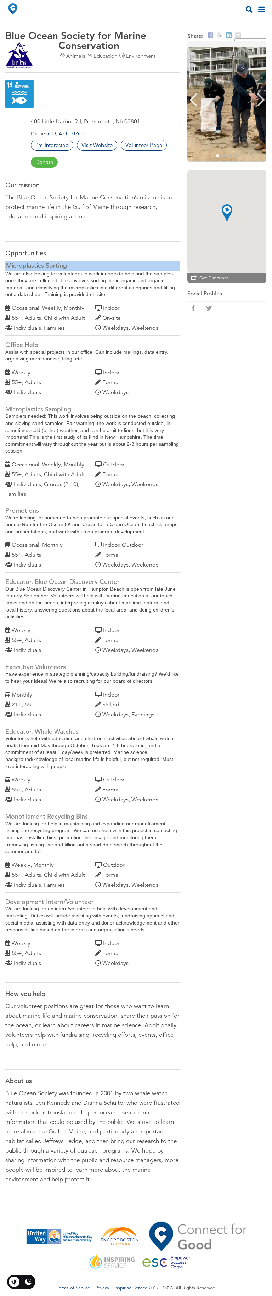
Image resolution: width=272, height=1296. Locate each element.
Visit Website (97, 145)
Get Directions (214, 278)
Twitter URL (209, 308)
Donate (44, 162)
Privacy (102, 1288)
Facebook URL (193, 308)
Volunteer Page (143, 145)
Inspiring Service (130, 1288)
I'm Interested (52, 145)
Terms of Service (73, 1288)
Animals (75, 55)
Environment (140, 55)
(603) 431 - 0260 (65, 133)
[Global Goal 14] (19, 94)
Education (105, 55)
